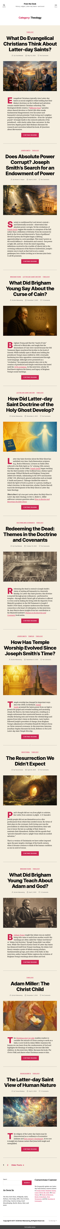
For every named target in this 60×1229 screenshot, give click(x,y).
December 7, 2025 (32, 300)
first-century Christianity (33, 1139)
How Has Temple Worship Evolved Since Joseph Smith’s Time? (30, 647)
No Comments (44, 55)
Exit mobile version (30, 1227)
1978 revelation (20, 367)
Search (5, 1179)
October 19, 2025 (31, 546)
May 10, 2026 (32, 55)
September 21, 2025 (32, 659)
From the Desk (30, 4)
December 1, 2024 (32, 995)
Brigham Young (15, 277)
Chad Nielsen (19, 55)
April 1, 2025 (32, 892)
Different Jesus (35, 108)
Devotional (25, 752)
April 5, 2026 (32, 179)
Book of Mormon (47, 1195)
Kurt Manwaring (18, 300)
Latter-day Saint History (32, 277)
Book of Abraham (40, 1197)
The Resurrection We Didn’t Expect (30, 761)
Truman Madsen (20, 1091)
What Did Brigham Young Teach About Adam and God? (30, 880)
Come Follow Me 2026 (42, 1193)
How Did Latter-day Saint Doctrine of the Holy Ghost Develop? (30, 404)
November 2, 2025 (32, 416)
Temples (31, 636)
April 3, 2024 (33, 1091)
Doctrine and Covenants (26, 522)
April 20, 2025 (31, 770)
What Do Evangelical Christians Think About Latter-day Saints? (30, 43)
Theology (30, 32)
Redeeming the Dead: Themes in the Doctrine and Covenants (30, 534)
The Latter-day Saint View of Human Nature (30, 1082)
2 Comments (44, 892)
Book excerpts (25, 1073)
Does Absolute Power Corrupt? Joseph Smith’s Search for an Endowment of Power (30, 164)
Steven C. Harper (19, 179)
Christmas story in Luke (25, 1038)
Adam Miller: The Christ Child (30, 986)
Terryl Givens (19, 770)
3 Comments (46, 300)
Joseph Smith (25, 150)
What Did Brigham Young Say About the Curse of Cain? (30, 288)
